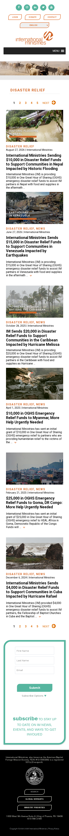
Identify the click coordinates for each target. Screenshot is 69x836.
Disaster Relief (20, 146)
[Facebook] (19, 7)
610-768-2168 (34, 819)
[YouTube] (51, 7)
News (40, 228)
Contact (52, 17)
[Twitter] (43, 7)
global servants (34, 799)
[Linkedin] (35, 7)
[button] (56, 50)
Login (15, 17)
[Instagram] (27, 7)
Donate (32, 17)
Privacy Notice (53, 829)
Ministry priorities (34, 808)
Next (45, 103)
